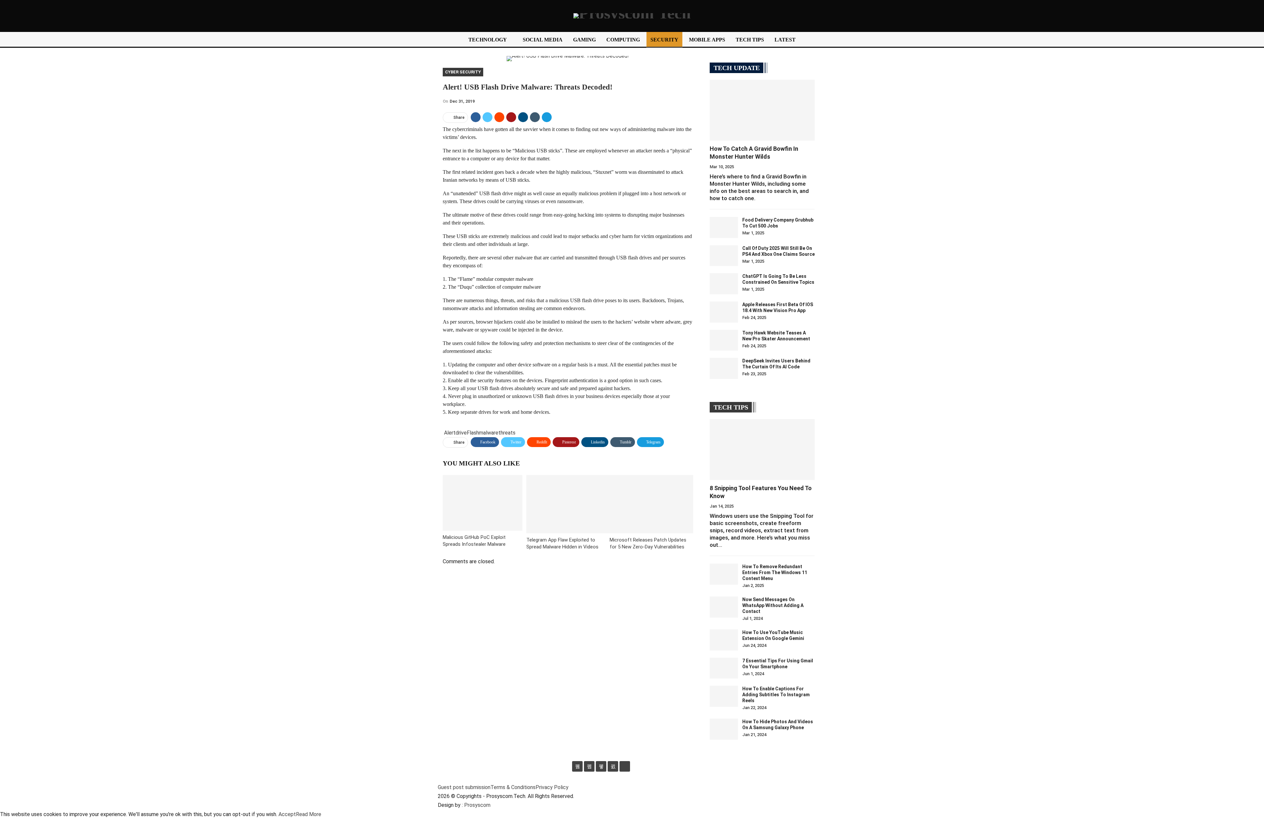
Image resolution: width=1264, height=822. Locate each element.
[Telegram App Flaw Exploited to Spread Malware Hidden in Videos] (568, 504)
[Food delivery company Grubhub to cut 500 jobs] (724, 227)
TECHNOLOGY (487, 39)
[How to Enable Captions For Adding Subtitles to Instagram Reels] (724, 696)
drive (461, 433)
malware (488, 433)
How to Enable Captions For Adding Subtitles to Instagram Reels (776, 694)
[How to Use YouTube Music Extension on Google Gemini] (724, 639)
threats (506, 433)
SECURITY (664, 39)
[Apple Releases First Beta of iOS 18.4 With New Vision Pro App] (724, 312)
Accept (287, 814)
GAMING (584, 39)
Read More (308, 814)
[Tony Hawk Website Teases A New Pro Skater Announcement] (724, 340)
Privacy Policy (552, 787)
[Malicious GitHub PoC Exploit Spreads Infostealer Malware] (482, 503)
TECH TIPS (750, 39)
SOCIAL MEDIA (543, 39)
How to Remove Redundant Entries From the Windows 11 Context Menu (774, 572)
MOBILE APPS (707, 39)
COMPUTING (623, 39)
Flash (473, 433)
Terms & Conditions (513, 787)
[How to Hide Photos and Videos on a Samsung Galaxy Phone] (724, 729)
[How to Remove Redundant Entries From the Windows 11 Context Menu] (724, 574)
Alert (450, 433)
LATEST (785, 39)
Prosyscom (477, 805)
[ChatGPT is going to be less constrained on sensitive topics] (724, 283)
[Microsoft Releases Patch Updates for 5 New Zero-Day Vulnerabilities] (651, 504)
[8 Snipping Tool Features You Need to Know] (762, 449)
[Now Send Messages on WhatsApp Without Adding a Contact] (724, 607)
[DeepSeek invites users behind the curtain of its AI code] (724, 368)
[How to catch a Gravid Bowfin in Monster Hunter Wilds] (762, 110)
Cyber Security (463, 71)
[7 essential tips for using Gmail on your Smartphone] (724, 668)
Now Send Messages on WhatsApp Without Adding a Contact (772, 605)
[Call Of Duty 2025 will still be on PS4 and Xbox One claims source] (724, 255)
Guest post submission (464, 787)
